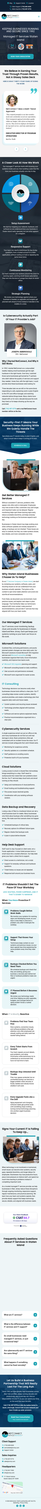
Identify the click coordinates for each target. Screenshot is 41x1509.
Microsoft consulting (18, 648)
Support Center (9, 1443)
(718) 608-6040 (9, 1438)
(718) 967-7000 (9, 1463)
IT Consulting (10, 676)
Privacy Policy (24, 1495)
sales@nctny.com (9, 1454)
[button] (39, 17)
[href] (12, 1480)
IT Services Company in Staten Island (19, 574)
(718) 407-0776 (12, 1398)
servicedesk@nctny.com (11, 1440)
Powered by (16, 1218)
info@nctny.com (9, 1465)
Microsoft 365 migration (12, 657)
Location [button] (31, 3)
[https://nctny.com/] (10, 16)
